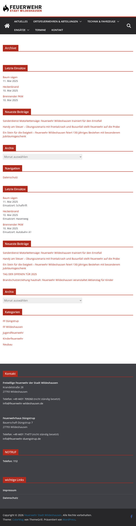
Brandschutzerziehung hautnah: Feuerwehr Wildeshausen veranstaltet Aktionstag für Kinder (58, 280)
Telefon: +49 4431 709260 (18, 399)
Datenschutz (10, 177)
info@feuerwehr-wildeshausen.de (23, 403)
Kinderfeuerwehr (13, 338)
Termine (40, 30)
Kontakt (57, 30)
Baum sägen (10, 77)
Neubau (7, 344)
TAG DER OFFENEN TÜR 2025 (20, 274)
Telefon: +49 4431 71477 (17, 434)
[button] (80, 21)
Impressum (9, 490)
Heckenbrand (11, 86)
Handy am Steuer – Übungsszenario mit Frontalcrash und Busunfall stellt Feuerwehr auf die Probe (61, 126)
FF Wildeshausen (13, 327)
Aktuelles (21, 21)
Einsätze (20, 30)
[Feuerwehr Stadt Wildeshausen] (7, 25)
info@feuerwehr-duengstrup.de (22, 438)
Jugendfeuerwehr (13, 332)
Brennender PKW (13, 96)
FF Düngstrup (11, 321)
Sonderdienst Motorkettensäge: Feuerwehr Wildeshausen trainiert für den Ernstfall (52, 121)
